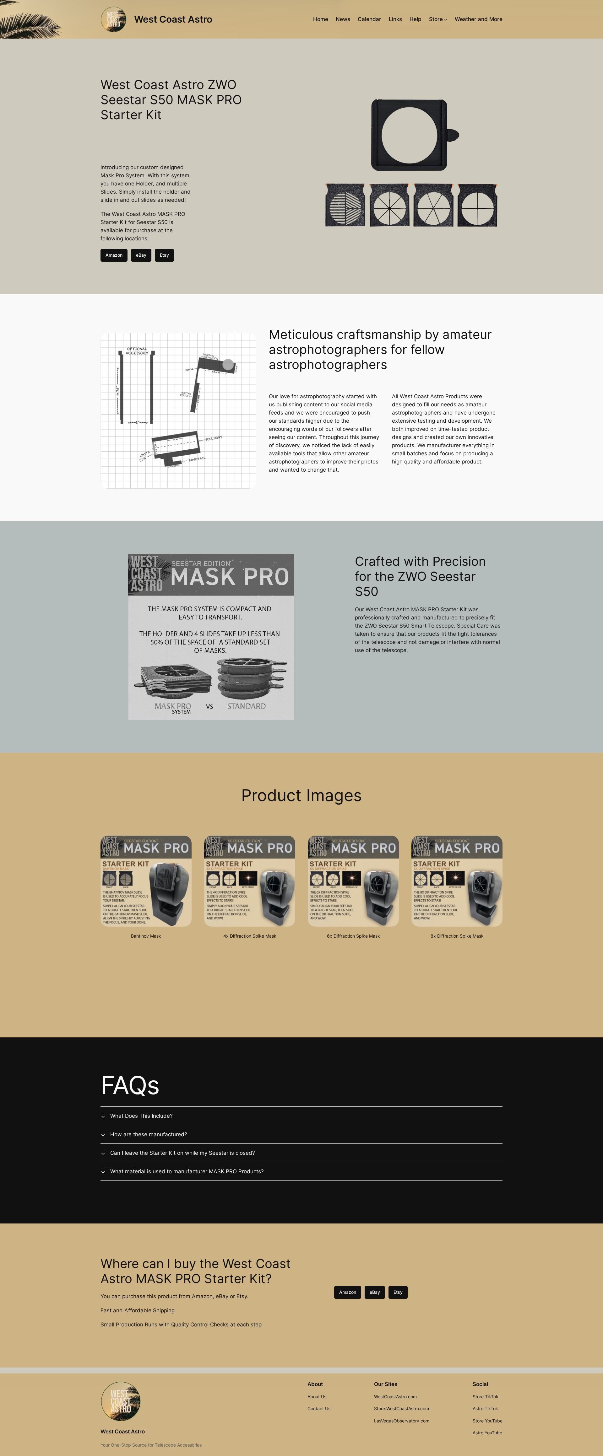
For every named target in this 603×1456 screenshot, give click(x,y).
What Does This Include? (141, 1116)
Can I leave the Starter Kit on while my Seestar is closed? (182, 1153)
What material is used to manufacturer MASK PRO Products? (187, 1171)
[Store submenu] (445, 19)
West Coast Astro (173, 19)
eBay (141, 255)
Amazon (114, 255)
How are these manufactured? (148, 1134)
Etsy (164, 255)
